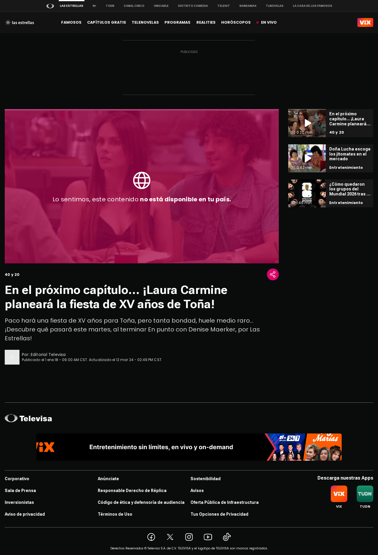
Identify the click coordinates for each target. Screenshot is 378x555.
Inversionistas (19, 502)
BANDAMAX (247, 5)
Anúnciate (108, 478)
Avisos (197, 490)
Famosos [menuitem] (71, 22)
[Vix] (365, 22)
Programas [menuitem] (177, 22)
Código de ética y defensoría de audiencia (141, 502)
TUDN (110, 5)
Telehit (223, 5)
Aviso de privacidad (25, 514)
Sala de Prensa (20, 490)
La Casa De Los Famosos (312, 5)
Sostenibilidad (205, 478)
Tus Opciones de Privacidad (219, 514)
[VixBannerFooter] (189, 447)
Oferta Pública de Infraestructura (224, 502)
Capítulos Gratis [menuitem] (106, 22)
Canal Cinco (134, 5)
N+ (94, 5)
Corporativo (17, 478)
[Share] (273, 274)
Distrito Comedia (193, 5)
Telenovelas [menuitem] (145, 22)
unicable (161, 5)
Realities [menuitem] (206, 22)
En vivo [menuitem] (269, 22)
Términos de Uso (115, 514)
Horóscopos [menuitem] (236, 22)
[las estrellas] (19, 22)
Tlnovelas (275, 5)
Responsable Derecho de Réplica (132, 490)
